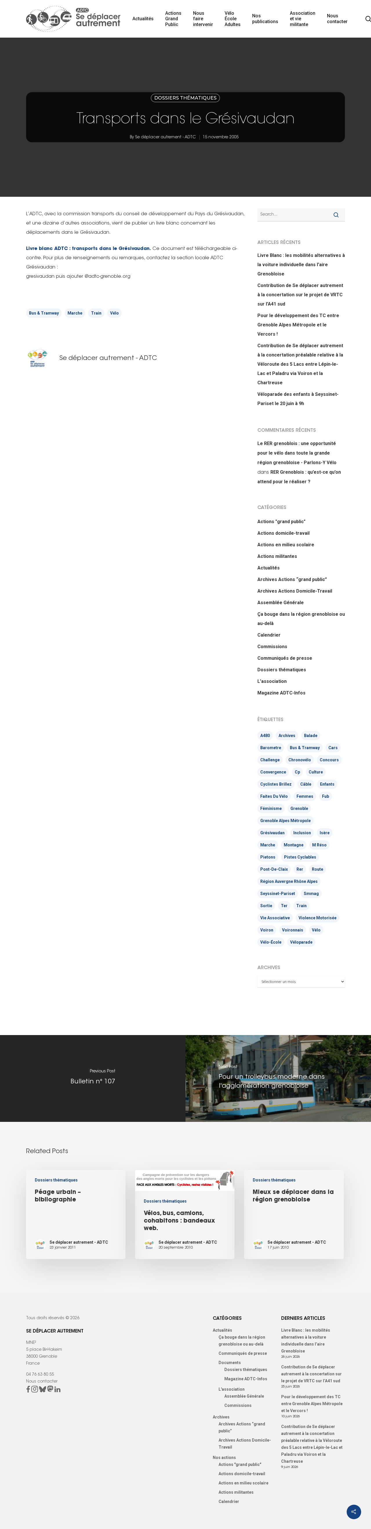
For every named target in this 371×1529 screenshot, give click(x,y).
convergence (273, 772)
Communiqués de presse (284, 658)
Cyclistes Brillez (276, 784)
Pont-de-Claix (274, 869)
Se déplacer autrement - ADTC (165, 137)
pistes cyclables (300, 857)
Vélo (114, 313)
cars (333, 747)
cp (297, 772)
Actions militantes (277, 556)
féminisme (271, 808)
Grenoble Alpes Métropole (285, 820)
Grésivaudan (272, 832)
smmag (311, 893)
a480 (265, 735)
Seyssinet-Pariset (277, 893)
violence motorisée (318, 918)
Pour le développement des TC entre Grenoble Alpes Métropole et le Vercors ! (298, 325)
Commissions (272, 646)
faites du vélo (274, 796)
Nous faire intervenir (203, 18)
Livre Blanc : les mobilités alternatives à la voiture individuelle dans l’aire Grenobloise (301, 265)
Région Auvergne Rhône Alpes (289, 881)
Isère (325, 832)
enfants (327, 784)
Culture (316, 772)
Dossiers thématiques (185, 98)
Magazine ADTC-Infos (281, 693)
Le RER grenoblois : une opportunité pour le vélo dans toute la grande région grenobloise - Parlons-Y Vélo (297, 453)
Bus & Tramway (44, 313)
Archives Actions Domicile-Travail (294, 591)
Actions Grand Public (173, 18)
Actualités (143, 18)
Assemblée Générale (280, 602)
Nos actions (224, 1457)
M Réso (319, 845)
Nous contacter (337, 18)
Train (96, 313)
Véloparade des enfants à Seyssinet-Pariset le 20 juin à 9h (298, 399)
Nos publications (265, 18)
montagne (293, 845)
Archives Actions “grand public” (292, 579)
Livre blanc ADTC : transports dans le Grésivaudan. (88, 249)
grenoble (299, 808)
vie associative (275, 918)
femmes (305, 796)
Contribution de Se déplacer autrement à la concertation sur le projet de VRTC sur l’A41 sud (300, 295)
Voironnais (292, 930)
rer (300, 869)
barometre (270, 747)
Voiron (266, 930)
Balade (310, 735)
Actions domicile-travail (283, 533)
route (317, 869)
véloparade (301, 942)
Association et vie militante (302, 18)
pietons (267, 857)
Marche (75, 313)
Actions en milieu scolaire (285, 544)
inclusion (302, 832)
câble (305, 784)
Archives (287, 735)
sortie (266, 905)
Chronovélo (299, 760)
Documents (230, 1362)
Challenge (270, 760)
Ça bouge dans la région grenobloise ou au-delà (301, 618)
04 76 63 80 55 (40, 1375)
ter (284, 905)
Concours (329, 760)
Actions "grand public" (281, 521)
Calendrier (269, 635)
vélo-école (270, 942)
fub (325, 796)
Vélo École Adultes (233, 18)
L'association (272, 681)
